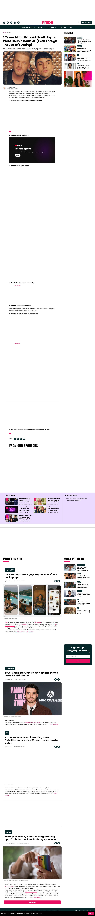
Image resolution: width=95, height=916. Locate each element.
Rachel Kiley (9, 746)
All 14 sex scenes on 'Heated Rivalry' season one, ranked (83, 603)
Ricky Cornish (9, 679)
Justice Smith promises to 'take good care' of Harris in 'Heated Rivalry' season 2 (84, 68)
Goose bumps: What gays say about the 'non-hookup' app (31, 576)
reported (38, 622)
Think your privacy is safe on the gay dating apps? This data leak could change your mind (31, 838)
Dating (9, 32)
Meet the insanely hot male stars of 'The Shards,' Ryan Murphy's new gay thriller (83, 59)
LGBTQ (6, 886)
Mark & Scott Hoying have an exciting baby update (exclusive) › (77, 499)
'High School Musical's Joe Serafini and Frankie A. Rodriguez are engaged (84, 42)
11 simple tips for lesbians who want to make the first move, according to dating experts (54, 510)
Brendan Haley (12, 87)
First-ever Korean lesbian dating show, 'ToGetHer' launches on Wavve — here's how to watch (31, 740)
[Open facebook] (4, 22)
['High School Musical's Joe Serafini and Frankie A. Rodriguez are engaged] (70, 40)
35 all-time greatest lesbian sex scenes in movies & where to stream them (83, 587)
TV (77, 55)
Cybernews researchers (31, 892)
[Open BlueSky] (8, 22)
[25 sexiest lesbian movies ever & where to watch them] (70, 576)
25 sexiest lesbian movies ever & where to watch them (83, 577)
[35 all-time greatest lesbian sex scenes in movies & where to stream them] (70, 585)
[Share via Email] (18, 439)
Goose (6, 622)
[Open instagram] (15, 22)
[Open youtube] (18, 22)
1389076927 (17, 343)
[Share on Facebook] (15, 439)
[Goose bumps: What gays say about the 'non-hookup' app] (32, 600)
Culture (40, 27)
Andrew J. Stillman (10, 843)
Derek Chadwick (24, 624)
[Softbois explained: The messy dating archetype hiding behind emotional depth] (40, 501)
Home (4, 32)
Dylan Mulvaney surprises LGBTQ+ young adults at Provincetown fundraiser (84, 51)
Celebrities (79, 37)
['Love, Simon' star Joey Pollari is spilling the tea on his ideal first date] (32, 699)
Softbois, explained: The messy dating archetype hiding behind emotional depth (54, 502)
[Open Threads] (11, 22)
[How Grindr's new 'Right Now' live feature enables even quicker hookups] (11, 510)
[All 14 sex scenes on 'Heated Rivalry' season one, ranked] (70, 602)
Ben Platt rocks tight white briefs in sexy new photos (83, 594)
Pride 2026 (62, 27)
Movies (78, 573)
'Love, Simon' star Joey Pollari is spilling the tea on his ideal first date (31, 674)
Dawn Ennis (9, 581)
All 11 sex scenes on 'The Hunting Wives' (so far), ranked (83, 612)
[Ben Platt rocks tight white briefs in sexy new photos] (70, 593)
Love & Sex (10, 570)
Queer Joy (79, 46)
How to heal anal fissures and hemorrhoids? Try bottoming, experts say (83, 569)
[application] (78, 79)
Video (71, 27)
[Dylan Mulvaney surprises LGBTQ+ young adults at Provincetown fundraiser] (70, 49)
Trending (51, 27)
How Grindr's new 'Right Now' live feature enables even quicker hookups (24, 510)
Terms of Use (39, 913)
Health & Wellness (80, 565)
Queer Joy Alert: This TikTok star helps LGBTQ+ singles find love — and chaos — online (25, 519)
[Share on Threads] (21, 439)
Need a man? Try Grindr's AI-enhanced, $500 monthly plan (24, 501)
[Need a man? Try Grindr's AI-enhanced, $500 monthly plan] (11, 501)
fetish (11, 886)
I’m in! (78, 661)
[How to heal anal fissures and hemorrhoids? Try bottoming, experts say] (70, 567)
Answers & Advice (27, 27)
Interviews (10, 668)
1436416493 (17, 286)
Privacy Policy (29, 913)
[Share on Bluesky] (24, 439)
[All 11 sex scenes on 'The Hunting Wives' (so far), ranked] (70, 611)
